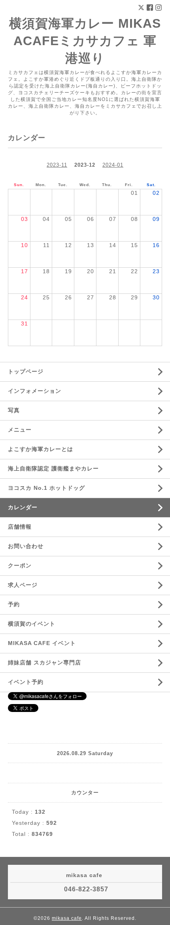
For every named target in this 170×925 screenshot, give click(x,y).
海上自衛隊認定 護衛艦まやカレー (53, 468)
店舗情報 (20, 526)
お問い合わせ (25, 546)
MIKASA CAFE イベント (42, 643)
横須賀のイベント (31, 623)
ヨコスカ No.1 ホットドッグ (46, 488)
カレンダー (23, 507)
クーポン (20, 565)
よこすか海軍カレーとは (40, 449)
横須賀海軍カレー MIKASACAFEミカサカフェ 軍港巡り (85, 40)
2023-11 (57, 165)
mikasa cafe (67, 918)
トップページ (25, 371)
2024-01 (112, 165)
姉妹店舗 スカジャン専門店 (44, 662)
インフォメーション (34, 391)
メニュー (20, 429)
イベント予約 (25, 682)
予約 (14, 604)
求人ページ (23, 585)
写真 (14, 410)
